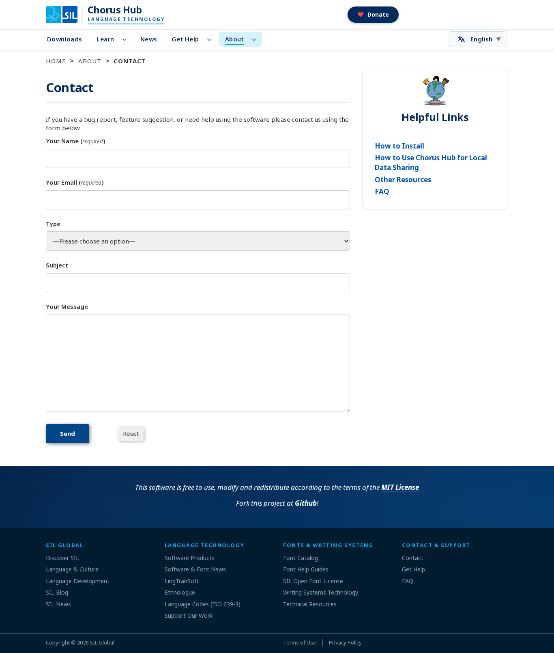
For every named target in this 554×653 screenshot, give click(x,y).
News (148, 39)
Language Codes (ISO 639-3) (202, 604)
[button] (373, 14)
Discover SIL (62, 558)
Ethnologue (180, 592)
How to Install (399, 146)
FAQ (382, 191)
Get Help (185, 39)
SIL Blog (57, 592)
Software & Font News (195, 569)
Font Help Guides (306, 569)
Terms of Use (299, 642)
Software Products (190, 558)
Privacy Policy (345, 642)
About (234, 39)
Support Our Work (189, 615)
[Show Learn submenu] (126, 39)
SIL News (58, 604)
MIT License (400, 487)
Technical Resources (310, 604)
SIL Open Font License (313, 581)
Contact (412, 558)
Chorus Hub (115, 10)
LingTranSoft (182, 581)
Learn (105, 39)
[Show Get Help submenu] (211, 39)
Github (306, 503)
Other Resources (403, 179)
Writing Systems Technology (320, 592)
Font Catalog (300, 558)
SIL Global (102, 642)
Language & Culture (72, 569)
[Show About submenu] (256, 39)
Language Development (78, 581)
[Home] (67, 14)
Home (56, 61)
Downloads (64, 39)
